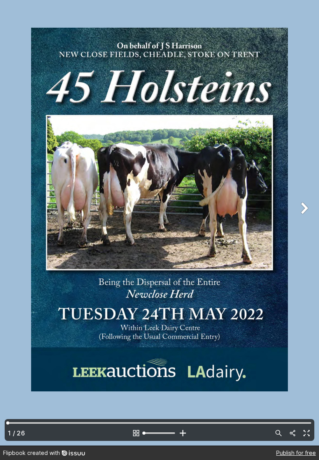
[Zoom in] (183, 433)
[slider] (159, 433)
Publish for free (296, 452)
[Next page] (303, 223)
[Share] (292, 433)
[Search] (278, 433)
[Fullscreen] (306, 433)
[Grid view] (136, 433)
